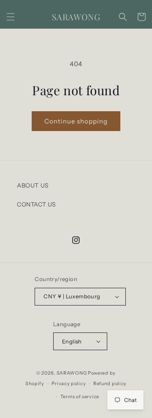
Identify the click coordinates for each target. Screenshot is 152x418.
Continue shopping (76, 121)
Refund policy (110, 383)
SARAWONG (72, 373)
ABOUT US (33, 185)
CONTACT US (36, 204)
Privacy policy (69, 383)
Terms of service (79, 396)
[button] (10, 17)
